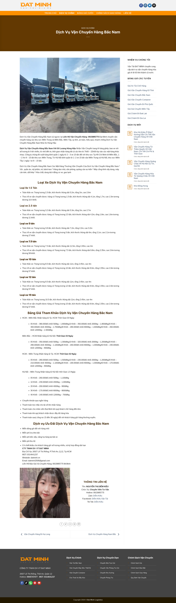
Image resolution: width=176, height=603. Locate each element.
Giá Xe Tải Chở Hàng (137, 86)
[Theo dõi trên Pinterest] (35, 583)
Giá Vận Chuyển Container (139, 100)
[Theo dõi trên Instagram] (145, 5)
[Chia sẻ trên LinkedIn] (79, 524)
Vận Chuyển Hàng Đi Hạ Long (37, 534)
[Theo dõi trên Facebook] (141, 5)
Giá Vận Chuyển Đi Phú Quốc (140, 104)
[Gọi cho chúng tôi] (31, 583)
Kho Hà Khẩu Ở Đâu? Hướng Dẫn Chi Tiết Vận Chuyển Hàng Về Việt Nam (144, 135)
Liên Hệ (127, 13)
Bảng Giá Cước (85, 13)
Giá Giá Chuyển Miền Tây (139, 109)
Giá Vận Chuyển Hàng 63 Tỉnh (141, 91)
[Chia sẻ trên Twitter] (66, 524)
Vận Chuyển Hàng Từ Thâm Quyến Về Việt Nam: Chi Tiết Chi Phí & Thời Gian (144, 150)
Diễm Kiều (97, 496)
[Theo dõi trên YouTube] (39, 583)
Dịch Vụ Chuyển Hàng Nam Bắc (102, 534)
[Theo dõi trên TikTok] (26, 583)
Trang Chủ (51, 13)
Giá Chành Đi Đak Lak (137, 114)
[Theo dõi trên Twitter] (150, 5)
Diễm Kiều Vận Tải (100, 499)
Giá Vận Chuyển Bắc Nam (139, 95)
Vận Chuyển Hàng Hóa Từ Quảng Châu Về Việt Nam (144, 176)
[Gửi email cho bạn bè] (70, 524)
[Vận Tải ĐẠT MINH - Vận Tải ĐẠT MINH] (36, 5)
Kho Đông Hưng (141, 186)
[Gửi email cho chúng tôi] (154, 5)
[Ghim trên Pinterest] (74, 524)
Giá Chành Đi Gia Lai (137, 118)
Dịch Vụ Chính (66, 13)
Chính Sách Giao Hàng (108, 13)
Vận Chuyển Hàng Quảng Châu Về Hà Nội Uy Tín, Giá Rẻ (145, 163)
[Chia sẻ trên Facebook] (61, 524)
